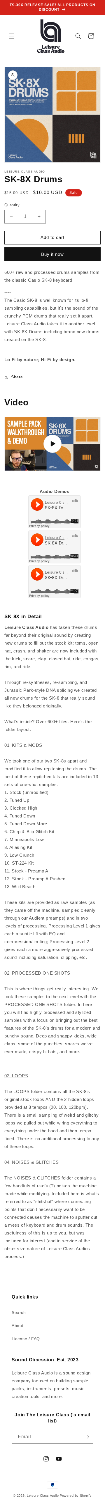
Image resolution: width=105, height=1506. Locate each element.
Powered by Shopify (76, 1495)
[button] (11, 36)
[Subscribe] (86, 1437)
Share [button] (17, 377)
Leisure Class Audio (43, 1495)
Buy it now (52, 254)
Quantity (12, 205)
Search (19, 1312)
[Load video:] (52, 444)
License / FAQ (26, 1338)
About (17, 1325)
